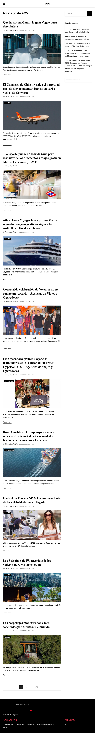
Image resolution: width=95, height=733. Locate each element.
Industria (9, 381)
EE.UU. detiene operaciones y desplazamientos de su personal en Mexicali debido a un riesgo (77, 53)
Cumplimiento (8, 725)
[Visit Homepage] (47, 3)
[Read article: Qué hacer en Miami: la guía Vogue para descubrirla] (32, 49)
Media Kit (6, 727)
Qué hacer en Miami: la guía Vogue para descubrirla (30, 24)
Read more (7, 75)
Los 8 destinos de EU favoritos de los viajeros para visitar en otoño (27, 562)
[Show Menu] (4, 3)
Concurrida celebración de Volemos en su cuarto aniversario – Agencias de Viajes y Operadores (30, 293)
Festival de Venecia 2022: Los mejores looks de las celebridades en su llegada (32, 500)
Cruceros (9, 450)
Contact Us (20, 725)
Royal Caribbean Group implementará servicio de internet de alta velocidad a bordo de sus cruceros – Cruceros (28, 435)
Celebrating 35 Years (44, 725)
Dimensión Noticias (11, 30)
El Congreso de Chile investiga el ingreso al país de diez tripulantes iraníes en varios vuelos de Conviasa (31, 88)
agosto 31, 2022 (24, 30)
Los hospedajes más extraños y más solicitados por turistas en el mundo (26, 624)
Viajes (7, 36)
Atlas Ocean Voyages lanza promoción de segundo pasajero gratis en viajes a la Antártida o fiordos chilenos (30, 224)
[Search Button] (91, 3)
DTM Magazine (13, 715)
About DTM (30, 725)
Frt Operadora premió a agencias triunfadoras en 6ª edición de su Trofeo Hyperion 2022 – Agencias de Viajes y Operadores (28, 364)
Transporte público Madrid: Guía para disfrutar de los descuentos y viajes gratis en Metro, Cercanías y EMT (32, 157)
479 (37, 687)
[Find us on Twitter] (66, 724)
